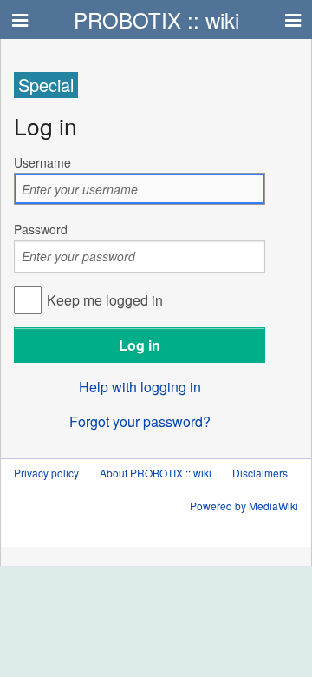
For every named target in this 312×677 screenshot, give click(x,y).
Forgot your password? (140, 421)
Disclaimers (260, 472)
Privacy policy (46, 472)
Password (41, 229)
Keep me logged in (105, 300)
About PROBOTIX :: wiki (155, 472)
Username (42, 162)
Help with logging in (140, 387)
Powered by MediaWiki (244, 505)
